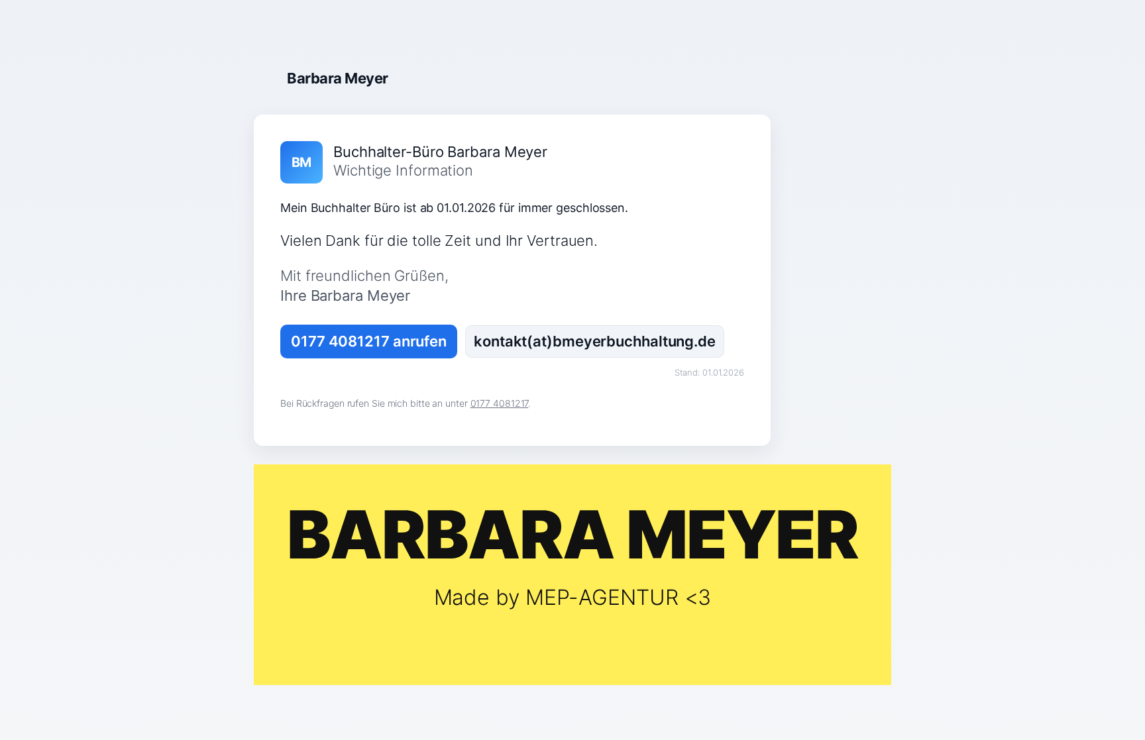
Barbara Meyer (337, 78)
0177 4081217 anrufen (369, 341)
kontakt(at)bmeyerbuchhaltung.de (595, 341)
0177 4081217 (499, 403)
